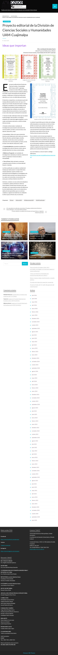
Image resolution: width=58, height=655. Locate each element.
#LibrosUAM (19, 200)
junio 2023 (34, 414)
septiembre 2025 (36, 328)
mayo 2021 (34, 490)
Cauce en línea (14, 16)
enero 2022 (34, 464)
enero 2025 (34, 354)
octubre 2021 (35, 474)
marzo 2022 (34, 457)
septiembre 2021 (36, 477)
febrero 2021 (35, 500)
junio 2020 (34, 520)
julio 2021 (34, 484)
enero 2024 (34, 391)
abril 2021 (34, 493)
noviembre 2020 (36, 510)
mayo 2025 (34, 341)
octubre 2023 (35, 401)
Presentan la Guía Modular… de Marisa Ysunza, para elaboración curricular (13, 235)
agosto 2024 (35, 371)
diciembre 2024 (35, 358)
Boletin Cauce (6, 231)
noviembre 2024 (36, 361)
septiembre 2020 (36, 517)
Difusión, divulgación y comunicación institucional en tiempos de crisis (12, 254)
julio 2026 (34, 295)
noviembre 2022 (36, 431)
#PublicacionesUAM (29, 200)
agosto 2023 (35, 407)
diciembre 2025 (35, 318)
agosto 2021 (35, 480)
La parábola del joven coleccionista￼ (40, 255)
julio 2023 (34, 411)
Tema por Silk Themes (29, 653)
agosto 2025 (35, 331)
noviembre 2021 (36, 470)
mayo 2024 (34, 378)
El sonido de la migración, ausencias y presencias (41, 282)
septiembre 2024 (36, 368)
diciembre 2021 (35, 467)
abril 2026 (34, 305)
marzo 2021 (34, 497)
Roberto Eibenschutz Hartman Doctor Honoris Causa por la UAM (41, 235)
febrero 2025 (35, 351)
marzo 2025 (34, 348)
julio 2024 (34, 374)
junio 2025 (34, 338)
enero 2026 (34, 315)
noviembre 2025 (36, 321)
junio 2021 (34, 487)
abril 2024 (34, 381)
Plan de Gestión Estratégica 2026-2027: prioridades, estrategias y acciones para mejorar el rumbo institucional (42, 269)
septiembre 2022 (36, 437)
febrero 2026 (35, 311)
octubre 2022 (35, 434)
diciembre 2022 (35, 427)
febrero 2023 (35, 421)
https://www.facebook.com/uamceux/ (10, 539)
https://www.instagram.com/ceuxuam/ (10, 551)
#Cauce (11, 200)
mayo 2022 (34, 450)
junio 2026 (34, 298)
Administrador (5, 238)
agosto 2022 (35, 440)
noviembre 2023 (36, 397)
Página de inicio (5, 16)
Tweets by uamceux (5, 545)
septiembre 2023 (36, 404)
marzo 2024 (34, 384)
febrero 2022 (35, 460)
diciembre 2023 (35, 394)
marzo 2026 (34, 308)
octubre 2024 (35, 364)
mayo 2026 (34, 302)
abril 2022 (34, 454)
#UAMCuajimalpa (40, 200)
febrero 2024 (35, 388)
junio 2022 (34, 447)
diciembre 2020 (35, 507)
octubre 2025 (35, 325)
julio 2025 (34, 335)
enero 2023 (34, 424)
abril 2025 (34, 345)
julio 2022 (34, 444)
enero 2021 (34, 503)
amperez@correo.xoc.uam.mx (37, 549)
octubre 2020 (35, 513)
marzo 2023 (34, 417)
